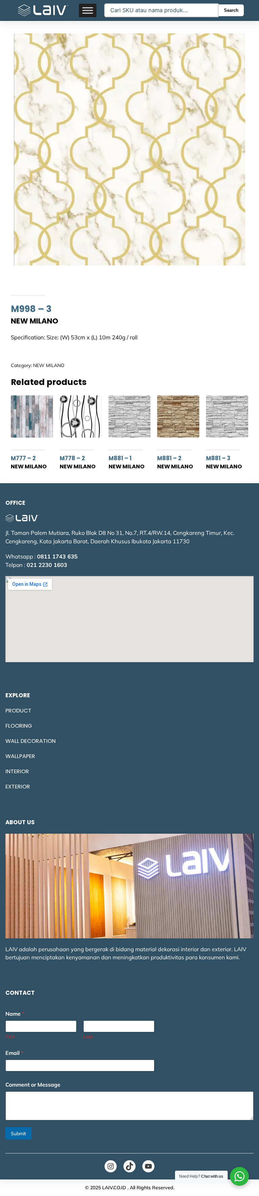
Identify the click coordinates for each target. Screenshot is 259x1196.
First (10, 1037)
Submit (18, 1133)
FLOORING (18, 726)
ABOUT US (20, 822)
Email (14, 1053)
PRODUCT (18, 710)
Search (231, 10)
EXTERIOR (17, 786)
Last (88, 1037)
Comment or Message (32, 1085)
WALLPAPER (20, 756)
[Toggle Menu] (87, 10)
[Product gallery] (129, 149)
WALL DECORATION (30, 741)
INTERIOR (17, 771)
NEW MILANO (48, 365)
